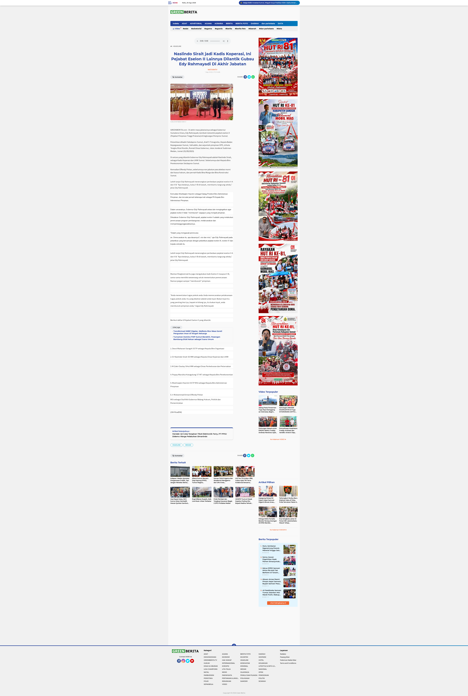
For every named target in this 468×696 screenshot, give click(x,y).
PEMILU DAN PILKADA (248, 675)
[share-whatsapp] (253, 77)
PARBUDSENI (209, 675)
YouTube (194, 664)
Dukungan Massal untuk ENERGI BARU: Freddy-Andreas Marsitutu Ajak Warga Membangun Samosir (268, 430)
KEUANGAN (263, 663)
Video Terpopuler (268, 392)
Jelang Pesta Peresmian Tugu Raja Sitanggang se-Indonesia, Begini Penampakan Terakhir (267, 410)
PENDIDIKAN (264, 675)
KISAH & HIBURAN (211, 666)
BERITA (229, 23)
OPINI (261, 672)
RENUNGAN (226, 681)
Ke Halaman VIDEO (277, 439)
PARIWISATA (227, 675)
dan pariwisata (268, 23)
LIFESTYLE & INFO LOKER (268, 666)
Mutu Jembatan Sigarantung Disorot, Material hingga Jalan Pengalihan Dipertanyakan (271, 548)
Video (177, 29)
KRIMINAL (244, 666)
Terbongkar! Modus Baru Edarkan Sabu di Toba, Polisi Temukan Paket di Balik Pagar (288, 500)
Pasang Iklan (285, 657)
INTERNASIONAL (228, 663)
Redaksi (283, 654)
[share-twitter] (249, 77)
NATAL (206, 672)
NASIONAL (263, 669)
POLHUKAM (244, 678)
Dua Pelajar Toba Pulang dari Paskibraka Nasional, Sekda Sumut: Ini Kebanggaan (270, 3)
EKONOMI (226, 657)
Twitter (189, 664)
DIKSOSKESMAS (210, 657)
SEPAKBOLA (208, 684)
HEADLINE (176, 445)
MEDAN (188, 445)
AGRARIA (219, 23)
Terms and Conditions (288, 663)
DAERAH (255, 23)
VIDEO (224, 684)
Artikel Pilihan (267, 482)
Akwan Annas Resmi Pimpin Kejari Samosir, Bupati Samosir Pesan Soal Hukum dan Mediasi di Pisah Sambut (272, 581)
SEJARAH (262, 681)
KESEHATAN (245, 663)
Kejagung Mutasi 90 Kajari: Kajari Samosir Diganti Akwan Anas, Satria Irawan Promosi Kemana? (267, 500)
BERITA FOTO (242, 23)
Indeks (176, 23)
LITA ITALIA (226, 669)
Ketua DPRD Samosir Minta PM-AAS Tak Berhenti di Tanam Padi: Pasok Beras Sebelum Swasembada (272, 570)
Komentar (178, 77)
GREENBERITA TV (210, 660)
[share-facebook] (245, 77)
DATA (280, 23)
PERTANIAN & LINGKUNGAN (231, 678)
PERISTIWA (208, 678)
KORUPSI (225, 666)
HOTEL (261, 660)
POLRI (206, 681)
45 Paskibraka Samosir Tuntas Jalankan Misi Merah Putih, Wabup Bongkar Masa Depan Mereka (272, 592)
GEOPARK (262, 657)
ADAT (184, 23)
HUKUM (207, 663)
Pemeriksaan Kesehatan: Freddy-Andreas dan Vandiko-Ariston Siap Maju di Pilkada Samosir (288, 430)
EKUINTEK (244, 657)
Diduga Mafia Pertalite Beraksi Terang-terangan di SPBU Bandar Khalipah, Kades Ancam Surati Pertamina (268, 521)
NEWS (224, 672)
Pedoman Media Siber (288, 660)
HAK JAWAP (227, 660)
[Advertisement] (278, 460)
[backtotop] (234, 646)
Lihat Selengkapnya (277, 603)
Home (175, 3)
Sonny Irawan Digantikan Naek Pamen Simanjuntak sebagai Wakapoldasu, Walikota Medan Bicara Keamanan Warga (272, 559)
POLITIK (262, 678)
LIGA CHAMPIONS (210, 669)
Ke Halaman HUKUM (277, 530)
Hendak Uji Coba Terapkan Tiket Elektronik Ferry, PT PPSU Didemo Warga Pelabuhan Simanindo (199, 435)
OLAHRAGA (244, 672)
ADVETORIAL (196, 23)
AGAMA (208, 23)
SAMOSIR (244, 681)
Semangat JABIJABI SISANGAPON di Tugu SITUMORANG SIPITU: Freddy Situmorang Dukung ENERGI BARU (287, 410)
